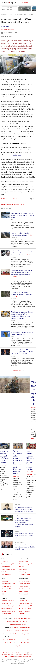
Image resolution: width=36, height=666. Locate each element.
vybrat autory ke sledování (7, 29)
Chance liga (4, 581)
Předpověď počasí (26, 618)
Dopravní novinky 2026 (25, 606)
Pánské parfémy (17, 646)
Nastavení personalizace (23, 656)
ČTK (7, 27)
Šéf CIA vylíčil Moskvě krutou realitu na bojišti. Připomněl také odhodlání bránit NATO (22, 352)
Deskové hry (8, 643)
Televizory (16, 643)
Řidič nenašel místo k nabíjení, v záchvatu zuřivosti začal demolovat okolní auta (21, 253)
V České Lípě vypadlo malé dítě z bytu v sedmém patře (22, 333)
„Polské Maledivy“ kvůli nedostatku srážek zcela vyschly (21, 293)
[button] (18, 64)
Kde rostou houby (12, 621)
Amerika (13, 356)
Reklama (18, 653)
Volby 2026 (4, 561)
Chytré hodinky (25, 643)
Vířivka (29, 633)
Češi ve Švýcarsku (6, 608)
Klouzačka (25, 630)
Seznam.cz (25, 2)
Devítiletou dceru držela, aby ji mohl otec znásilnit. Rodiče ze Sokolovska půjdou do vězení (21, 272)
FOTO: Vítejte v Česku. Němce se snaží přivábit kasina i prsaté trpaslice (30, 460)
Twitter (12, 653)
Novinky (3, 27)
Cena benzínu (23, 621)
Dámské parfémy (19, 640)
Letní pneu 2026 (24, 600)
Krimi (12, 219)
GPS (22, 204)
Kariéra (25, 653)
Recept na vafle (23, 591)
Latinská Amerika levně (8, 611)
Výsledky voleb (5, 566)
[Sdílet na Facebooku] (31, 199)
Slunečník (17, 630)
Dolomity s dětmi (6, 613)
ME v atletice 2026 (6, 589)
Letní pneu (29, 640)
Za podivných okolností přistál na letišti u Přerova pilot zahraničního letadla (22, 215)
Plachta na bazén (24, 627)
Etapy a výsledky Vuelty (26, 564)
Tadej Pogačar (23, 569)
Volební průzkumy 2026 (8, 564)
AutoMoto (13, 257)
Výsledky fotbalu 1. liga (8, 583)
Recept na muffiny (24, 583)
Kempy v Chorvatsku (7, 600)
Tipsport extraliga (6, 586)
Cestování (13, 298)
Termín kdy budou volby (8, 569)
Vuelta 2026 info (23, 561)
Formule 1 (4, 591)
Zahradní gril (22, 633)
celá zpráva (17, 155)
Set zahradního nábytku (10, 633)
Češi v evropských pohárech (17, 624)
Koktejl (13, 320)
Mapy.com (17, 618)
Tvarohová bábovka (25, 589)
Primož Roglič (23, 571)
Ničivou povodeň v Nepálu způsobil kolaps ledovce (20, 234)
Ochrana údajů (28, 654)
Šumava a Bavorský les (8, 606)
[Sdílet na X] (34, 199)
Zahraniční (14, 237)
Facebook (6, 653)
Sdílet (11, 32)
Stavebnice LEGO (7, 640)
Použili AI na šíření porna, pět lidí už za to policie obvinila (4, 457)
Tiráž (29, 653)
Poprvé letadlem (6, 603)
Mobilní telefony (24, 637)
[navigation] (2, 2)
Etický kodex (18, 654)
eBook (5, 32)
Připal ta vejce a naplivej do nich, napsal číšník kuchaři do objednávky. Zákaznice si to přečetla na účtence (22, 315)
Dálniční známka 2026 (25, 603)
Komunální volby (6, 574)
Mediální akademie (7, 654)
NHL (2, 594)
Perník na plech (23, 594)
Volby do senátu (6, 571)
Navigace (16, 204)
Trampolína (10, 630)
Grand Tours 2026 (24, 574)
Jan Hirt (21, 566)
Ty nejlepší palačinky (25, 581)
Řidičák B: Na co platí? (25, 608)
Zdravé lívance (23, 586)
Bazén (16, 627)
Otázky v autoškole (24, 611)
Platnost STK (23, 613)
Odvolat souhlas (10, 656)
